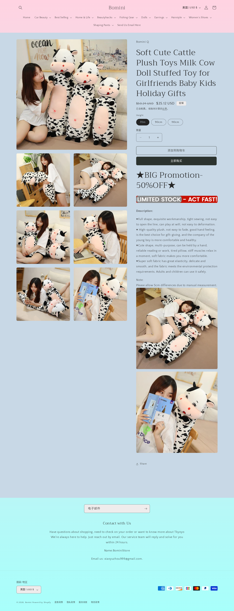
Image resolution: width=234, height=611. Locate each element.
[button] (20, 8)
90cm (158, 122)
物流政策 (95, 602)
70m (143, 122)
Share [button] (143, 463)
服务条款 (83, 602)
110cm (175, 122)
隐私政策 (71, 602)
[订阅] (146, 508)
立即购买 (176, 161)
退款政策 (58, 602)
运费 (164, 109)
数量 (138, 130)
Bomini (28, 603)
